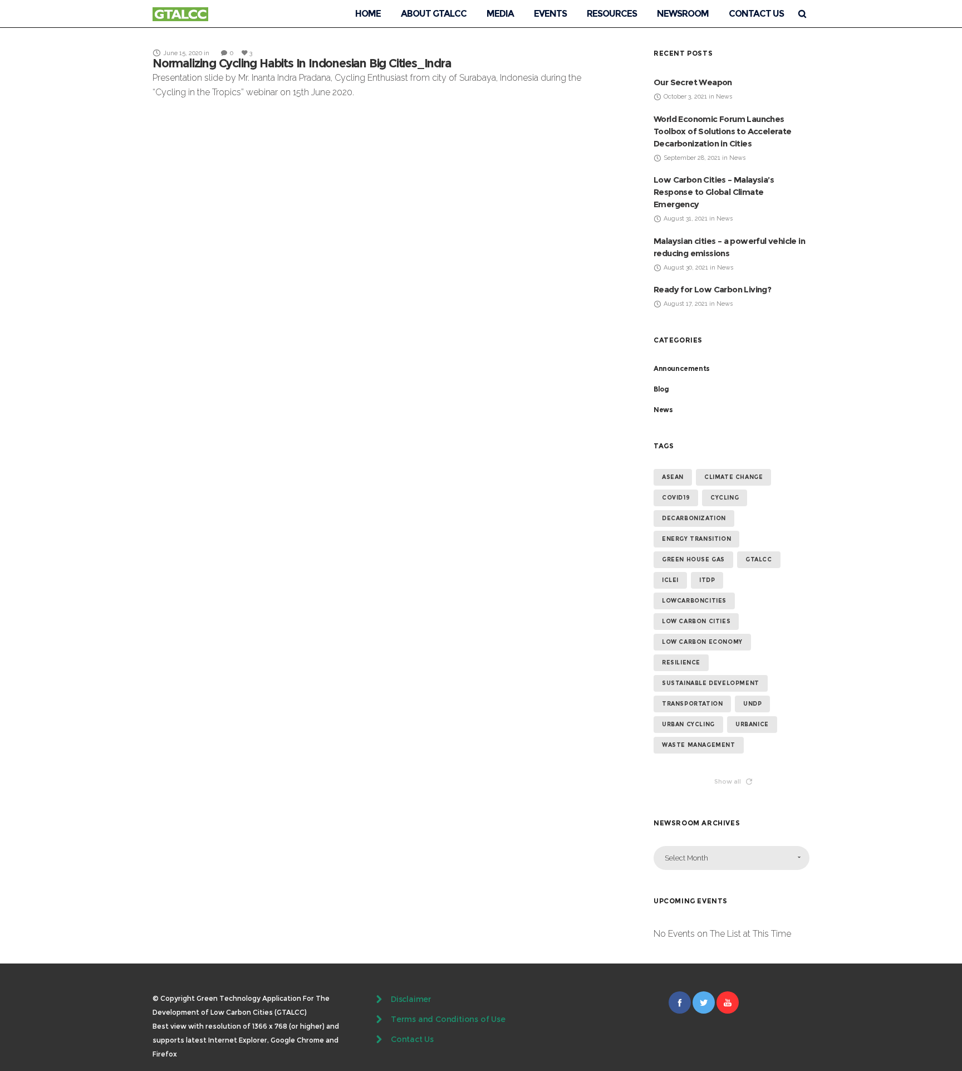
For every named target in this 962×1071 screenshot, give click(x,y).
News (663, 409)
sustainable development (710, 683)
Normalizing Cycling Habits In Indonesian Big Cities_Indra (302, 63)
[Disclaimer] (481, 1000)
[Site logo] (180, 14)
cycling (724, 497)
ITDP (707, 580)
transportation (692, 703)
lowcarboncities (694, 600)
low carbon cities (696, 621)
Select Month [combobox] (686, 858)
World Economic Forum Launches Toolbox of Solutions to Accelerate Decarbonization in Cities (723, 131)
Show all (727, 781)
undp (752, 703)
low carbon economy (702, 641)
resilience (681, 662)
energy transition (696, 538)
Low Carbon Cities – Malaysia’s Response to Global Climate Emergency (714, 191)
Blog (661, 389)
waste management (698, 745)
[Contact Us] (481, 1039)
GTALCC (758, 559)
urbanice (752, 724)
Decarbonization (694, 518)
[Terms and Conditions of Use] (481, 1019)
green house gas (693, 559)
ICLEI (670, 580)
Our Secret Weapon (693, 82)
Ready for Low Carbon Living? (712, 289)
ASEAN (673, 477)
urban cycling (688, 724)
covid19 (676, 497)
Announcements (682, 368)
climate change (733, 477)
